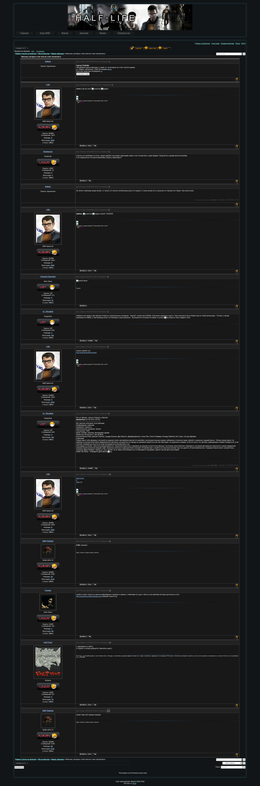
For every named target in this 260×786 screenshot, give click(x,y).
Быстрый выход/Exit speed (86, 353)
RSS (243, 43)
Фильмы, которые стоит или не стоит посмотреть (85, 54)
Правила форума (227, 43)
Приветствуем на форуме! (26, 54)
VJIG (32, 51)
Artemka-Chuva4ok (48, 277)
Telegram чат (123, 33)
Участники (215, 43)
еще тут (79, 482)
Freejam (48, 590)
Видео (103, 33)
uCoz (134, 783)
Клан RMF (45, 33)
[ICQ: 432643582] (89, 181)
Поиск (237, 43)
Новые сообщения (203, 43)
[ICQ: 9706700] (95, 585)
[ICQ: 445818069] (89, 637)
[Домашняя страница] (89, 146)
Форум (64, 33)
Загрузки (83, 33)
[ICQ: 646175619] (96, 341)
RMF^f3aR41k (48, 541)
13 (110, 642)
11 (110, 541)
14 (108, 711)
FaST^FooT (48, 642)
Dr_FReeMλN (48, 312)
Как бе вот (80, 478)
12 (110, 590)
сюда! (109, 69)
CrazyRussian (40, 51)
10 (110, 474)
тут (101, 71)
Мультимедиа (43, 54)
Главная (24, 33)
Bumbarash (48, 152)
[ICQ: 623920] (95, 146)
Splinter (48, 61)
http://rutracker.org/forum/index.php (89, 596)
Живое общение (57, 54)
